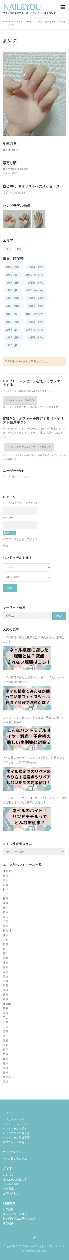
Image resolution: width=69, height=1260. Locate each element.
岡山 (5, 1017)
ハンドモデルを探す (15, 1128)
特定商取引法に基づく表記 (19, 1218)
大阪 (5, 990)
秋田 (5, 889)
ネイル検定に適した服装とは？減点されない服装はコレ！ (34, 639)
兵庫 (5, 994)
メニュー (62, 7)
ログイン (42, 407)
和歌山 (7, 1003)
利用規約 (8, 1209)
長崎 (5, 1058)
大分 (5, 1067)
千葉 (5, 921)
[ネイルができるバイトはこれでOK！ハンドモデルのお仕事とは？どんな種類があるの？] (27, 819)
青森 (5, 875)
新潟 (5, 935)
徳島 (5, 1031)
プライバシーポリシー (16, 1214)
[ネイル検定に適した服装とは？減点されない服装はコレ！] (27, 658)
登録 (5, 545)
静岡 (5, 967)
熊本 (5, 1063)
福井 (5, 958)
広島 (5, 1022)
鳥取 (5, 1008)
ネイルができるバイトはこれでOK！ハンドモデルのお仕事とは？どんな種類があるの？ (34, 800)
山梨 (5, 939)
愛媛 (5, 1040)
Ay (20, 361)
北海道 (7, 871)
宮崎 (5, 1072)
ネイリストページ (13, 1119)
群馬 (5, 912)
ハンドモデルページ (15, 1123)
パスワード (8, 517)
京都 (5, 985)
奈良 (5, 999)
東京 (5, 925)
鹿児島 (7, 1077)
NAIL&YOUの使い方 (15, 1179)
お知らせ (8, 1174)
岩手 (5, 880)
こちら (22, 477)
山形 (5, 894)
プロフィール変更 (13, 1142)
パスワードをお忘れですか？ (20, 539)
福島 (5, 898)
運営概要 (8, 1223)
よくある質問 (11, 1184)
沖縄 (5, 1081)
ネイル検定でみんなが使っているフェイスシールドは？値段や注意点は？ (34, 679)
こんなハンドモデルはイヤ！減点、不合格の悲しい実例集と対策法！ (34, 720)
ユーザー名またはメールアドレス (20, 503)
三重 (5, 976)
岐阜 (5, 962)
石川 (5, 953)
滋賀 (5, 981)
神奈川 (7, 930)
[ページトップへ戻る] (34, 1237)
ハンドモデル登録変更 (16, 1137)
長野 (5, 944)
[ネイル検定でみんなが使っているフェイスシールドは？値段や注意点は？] (27, 698)
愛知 (5, 971)
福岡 (5, 1049)
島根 (5, 1012)
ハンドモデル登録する (16, 1133)
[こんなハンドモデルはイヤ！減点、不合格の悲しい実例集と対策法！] (27, 738)
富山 (5, 948)
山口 (5, 1026)
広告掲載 (8, 1188)
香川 (5, 1035)
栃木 (5, 907)
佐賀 (5, 1054)
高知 (5, 1045)
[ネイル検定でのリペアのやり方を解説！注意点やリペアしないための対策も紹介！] (27, 779)
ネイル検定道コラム (15, 1158)
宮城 (5, 884)
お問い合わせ (11, 1193)
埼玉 (5, 916)
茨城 (5, 903)
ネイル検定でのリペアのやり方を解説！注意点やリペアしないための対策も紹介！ (34, 760)
